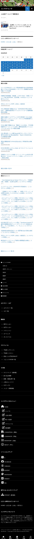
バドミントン (7, 330)
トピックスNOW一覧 (10, 359)
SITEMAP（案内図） (10, 495)
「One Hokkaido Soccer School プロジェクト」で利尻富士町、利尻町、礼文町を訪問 (17, 180)
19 (12, 67)
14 (21, 65)
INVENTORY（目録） (10, 440)
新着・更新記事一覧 (9, 379)
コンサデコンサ (6, 9)
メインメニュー (32, 8)
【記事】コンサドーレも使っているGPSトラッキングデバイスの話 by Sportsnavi (20, 26)
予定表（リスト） (9, 353)
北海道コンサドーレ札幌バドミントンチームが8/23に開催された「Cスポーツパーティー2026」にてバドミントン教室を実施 (17, 156)
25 (8, 70)
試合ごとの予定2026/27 (10, 356)
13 (17, 65)
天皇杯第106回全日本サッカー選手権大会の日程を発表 (16, 230)
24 (3, 70)
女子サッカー (7, 327)
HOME (3, 42)
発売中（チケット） (8, 269)
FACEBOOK (7, 462)
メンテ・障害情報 (9, 388)
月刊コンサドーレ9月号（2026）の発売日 (13, 104)
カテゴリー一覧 (8, 308)
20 (17, 67)
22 (26, 67)
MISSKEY (7, 478)
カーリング (7, 333)
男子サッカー (7, 324)
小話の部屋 (5, 286)
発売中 (4, 272)
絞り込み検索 (7, 375)
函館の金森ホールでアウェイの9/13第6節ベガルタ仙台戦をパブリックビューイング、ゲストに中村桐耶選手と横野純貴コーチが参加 (17, 118)
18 (8, 67)
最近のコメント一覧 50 (7, 251)
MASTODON (8, 474)
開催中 (4, 275)
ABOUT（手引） (9, 445)
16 (30, 65)
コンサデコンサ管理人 (25, 181)
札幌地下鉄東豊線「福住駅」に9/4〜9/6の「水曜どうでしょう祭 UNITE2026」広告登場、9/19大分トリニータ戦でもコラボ (17, 97)
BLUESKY (7, 470)
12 (12, 65)
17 (3, 67)
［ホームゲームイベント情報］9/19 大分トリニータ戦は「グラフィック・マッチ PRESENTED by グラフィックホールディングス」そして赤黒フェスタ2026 (17, 199)
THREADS (7, 466)
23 (30, 67)
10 (3, 65)
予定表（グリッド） (9, 350)
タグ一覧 (6, 311)
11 (8, 65)
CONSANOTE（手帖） (10, 436)
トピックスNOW (6, 262)
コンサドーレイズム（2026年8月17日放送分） (14, 186)
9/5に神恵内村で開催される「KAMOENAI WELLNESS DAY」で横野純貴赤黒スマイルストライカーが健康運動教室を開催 (17, 110)
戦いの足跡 (5, 289)
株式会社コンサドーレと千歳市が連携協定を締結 (15, 240)
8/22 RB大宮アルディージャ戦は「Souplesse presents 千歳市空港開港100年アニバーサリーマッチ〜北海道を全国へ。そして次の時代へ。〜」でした (17, 224)
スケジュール (5, 292)
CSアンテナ (7, 385)
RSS (5, 483)
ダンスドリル (7, 337)
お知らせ (5, 265)
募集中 (4, 279)
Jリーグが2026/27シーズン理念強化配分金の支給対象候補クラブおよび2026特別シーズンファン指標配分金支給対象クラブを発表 (17, 89)
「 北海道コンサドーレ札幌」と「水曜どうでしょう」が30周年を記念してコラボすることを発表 (17, 192)
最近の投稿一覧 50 (6, 168)
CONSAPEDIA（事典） (11, 432)
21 (21, 67)
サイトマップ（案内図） (11, 372)
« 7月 (2, 75)
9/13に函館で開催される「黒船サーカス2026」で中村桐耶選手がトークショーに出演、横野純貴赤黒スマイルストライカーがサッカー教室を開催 (17, 126)
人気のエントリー (9, 382)
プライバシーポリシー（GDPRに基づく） (11, 529)
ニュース (4, 282)
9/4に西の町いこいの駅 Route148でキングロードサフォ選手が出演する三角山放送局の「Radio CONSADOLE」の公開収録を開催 (17, 135)
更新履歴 (4, 296)
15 (26, 65)
